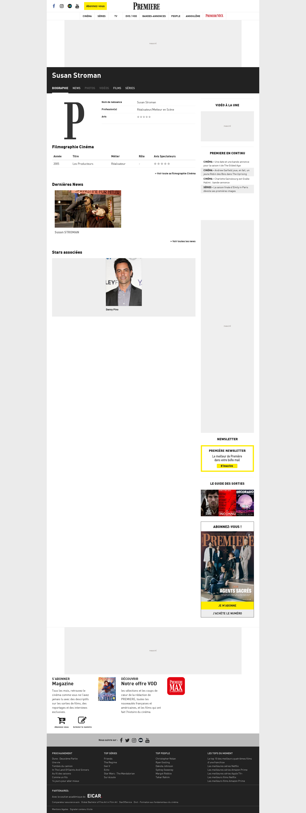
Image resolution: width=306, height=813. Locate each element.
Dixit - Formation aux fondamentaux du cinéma (156, 802)
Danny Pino (112, 309)
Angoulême (193, 16)
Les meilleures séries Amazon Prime (227, 769)
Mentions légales (60, 809)
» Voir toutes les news (183, 241)
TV (115, 16)
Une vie (56, 762)
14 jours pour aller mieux (65, 780)
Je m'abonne (227, 605)
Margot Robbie (164, 773)
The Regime (110, 762)
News (76, 88)
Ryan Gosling (163, 762)
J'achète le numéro (227, 613)
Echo (106, 769)
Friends (108, 758)
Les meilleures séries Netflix (223, 765)
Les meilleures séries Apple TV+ (225, 773)
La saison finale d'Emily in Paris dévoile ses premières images (225, 189)
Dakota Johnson (164, 765)
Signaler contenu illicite (81, 809)
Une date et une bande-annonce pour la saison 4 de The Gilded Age (226, 163)
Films (117, 88)
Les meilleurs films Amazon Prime (226, 780)
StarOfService (125, 802)
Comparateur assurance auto (66, 802)
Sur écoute (110, 777)
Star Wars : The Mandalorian (119, 773)
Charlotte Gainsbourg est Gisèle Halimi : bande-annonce (226, 180)
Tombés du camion (62, 765)
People (175, 16)
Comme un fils (60, 777)
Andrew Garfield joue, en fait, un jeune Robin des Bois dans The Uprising (226, 172)
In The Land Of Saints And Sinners (70, 769)
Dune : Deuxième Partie (65, 758)
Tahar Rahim (163, 777)
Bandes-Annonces (154, 16)
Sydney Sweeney (164, 769)
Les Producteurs (83, 163)
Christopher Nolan (166, 758)
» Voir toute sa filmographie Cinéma (175, 173)
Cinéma (87, 16)
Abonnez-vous (95, 6)
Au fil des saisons (61, 773)
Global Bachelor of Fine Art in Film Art (99, 802)
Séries (102, 16)
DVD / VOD (131, 16)
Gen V (107, 765)
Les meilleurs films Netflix (222, 777)
